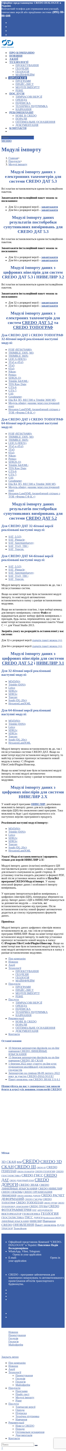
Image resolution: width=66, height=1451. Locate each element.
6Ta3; (11, 368)
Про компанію (17, 958)
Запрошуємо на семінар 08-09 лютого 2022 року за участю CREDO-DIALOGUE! (34, 1075)
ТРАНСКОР (7, 1228)
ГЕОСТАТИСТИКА (12, 1217)
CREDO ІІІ (41, 1168)
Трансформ (20, 1228)
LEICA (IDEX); (17, 359)
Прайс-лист (24, 990)
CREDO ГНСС (32, 1175)
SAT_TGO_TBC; (18, 546)
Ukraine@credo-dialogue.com (33, 1257)
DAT (34, 1210)
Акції (11, 964)
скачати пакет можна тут (47, 640)
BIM (19, 1162)
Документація (26, 1030)
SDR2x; (13, 690)
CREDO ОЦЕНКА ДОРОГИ (28, 1196)
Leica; (11, 687)
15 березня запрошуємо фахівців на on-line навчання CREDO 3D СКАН (33, 1059)
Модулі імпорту (27, 993)
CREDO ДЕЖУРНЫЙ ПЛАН (22, 1181)
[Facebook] (9, 22)
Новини (13, 961)
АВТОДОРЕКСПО (45, 1210)
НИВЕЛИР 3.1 (50, 663)
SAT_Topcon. (16, 549)
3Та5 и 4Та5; (16, 362)
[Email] (9, 34)
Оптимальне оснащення (35, 1027)
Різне (19, 996)
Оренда (21, 1005)
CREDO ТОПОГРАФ (33, 327)
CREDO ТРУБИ (50, 1203)
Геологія (22, 977)
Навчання (23, 1015)
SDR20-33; (14, 377)
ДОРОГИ (38, 1217)
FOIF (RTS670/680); (20, 349)
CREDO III (25, 1166)
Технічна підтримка (31, 1012)
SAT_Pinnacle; (16, 539)
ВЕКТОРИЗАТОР (11, 1213)
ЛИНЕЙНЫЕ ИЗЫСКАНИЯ (15, 1221)
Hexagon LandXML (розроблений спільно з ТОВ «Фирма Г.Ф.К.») (34, 411)
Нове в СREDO (26, 1021)
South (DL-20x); (17, 700)
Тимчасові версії (28, 1002)
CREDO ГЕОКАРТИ (25, 1172)
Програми (23, 986)
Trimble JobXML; (18, 381)
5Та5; (11, 365)
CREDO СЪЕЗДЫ (33, 1199)
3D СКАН (8, 1162)
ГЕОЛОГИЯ (50, 1213)
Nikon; (12, 371)
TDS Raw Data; (17, 384)
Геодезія (22, 974)
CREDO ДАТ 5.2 (37, 322)
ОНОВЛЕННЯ (23, 1225)
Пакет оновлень (45, 1225)
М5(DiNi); (14, 681)
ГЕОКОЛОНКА (31, 1213)
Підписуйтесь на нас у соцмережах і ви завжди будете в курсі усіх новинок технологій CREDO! (31, 1088)
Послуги (13, 999)
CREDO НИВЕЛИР (50, 1188)
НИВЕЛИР (36, 1221)
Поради (21, 1024)
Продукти (14, 983)
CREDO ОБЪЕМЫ (12, 1191)
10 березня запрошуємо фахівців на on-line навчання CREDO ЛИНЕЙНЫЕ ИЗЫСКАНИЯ (33, 1051)
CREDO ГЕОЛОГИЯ (45, 1171)
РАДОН (60, 1225)
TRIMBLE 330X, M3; (21, 352)
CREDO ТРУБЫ (38, 1206)
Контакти (14, 1034)
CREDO (31, 1161)
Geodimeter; (15, 396)
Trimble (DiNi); (17, 684)
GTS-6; (12, 387)
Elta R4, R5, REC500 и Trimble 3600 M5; (32, 399)
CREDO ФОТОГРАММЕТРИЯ (30, 1208)
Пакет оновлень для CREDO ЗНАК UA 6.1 (34, 1079)
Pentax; (12, 374)
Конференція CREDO (52, 1218)
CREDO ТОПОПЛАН (29, 1202)
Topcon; (13, 697)
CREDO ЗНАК (29, 1185)
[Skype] (9, 26)
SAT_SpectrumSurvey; (21, 542)
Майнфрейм (24, 980)
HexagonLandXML (19, 703)
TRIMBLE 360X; (18, 355)
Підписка (23, 1008)
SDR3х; (13, 694)
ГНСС (29, 1217)
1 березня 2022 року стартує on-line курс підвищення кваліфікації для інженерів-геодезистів (32, 1066)
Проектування (27, 971)
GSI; (11, 393)
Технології (14, 968)
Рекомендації (16, 1018)
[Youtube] (9, 30)
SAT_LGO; (15, 536)
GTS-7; (12, 390)
